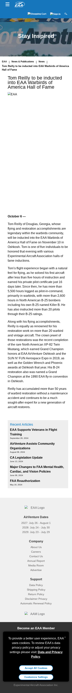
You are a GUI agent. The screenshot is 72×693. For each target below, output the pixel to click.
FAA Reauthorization (25, 480)
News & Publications (23, 61)
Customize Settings (36, 677)
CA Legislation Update (26, 457)
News (42, 61)
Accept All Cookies (36, 668)
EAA (4, 61)
